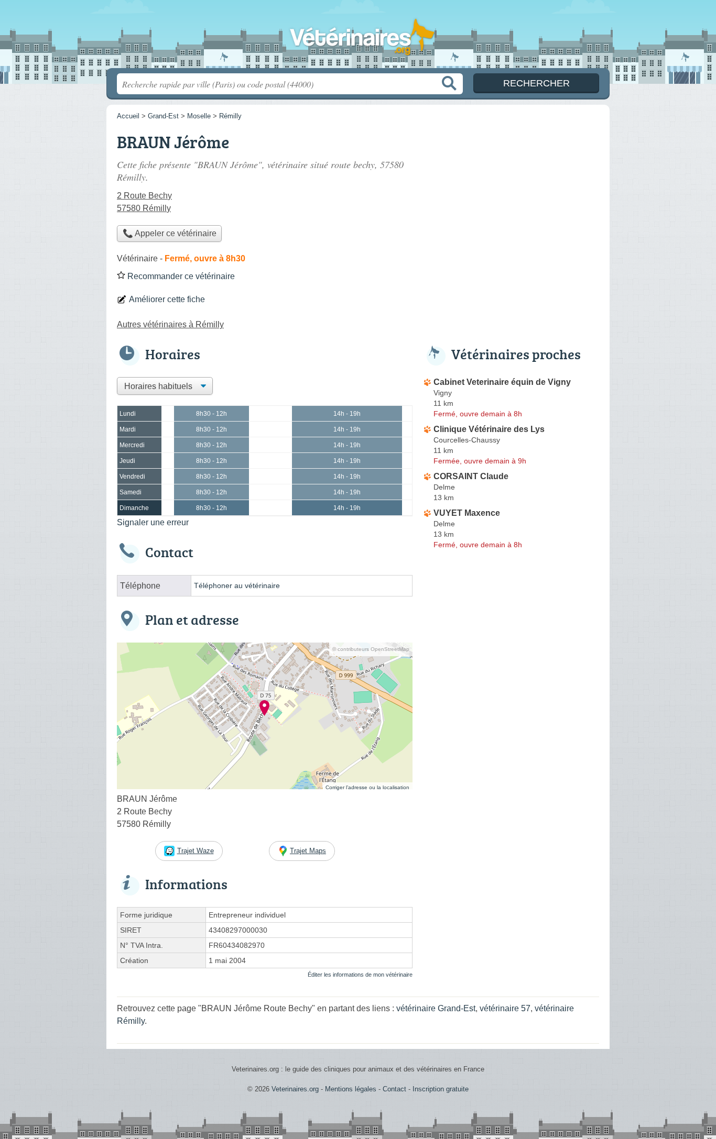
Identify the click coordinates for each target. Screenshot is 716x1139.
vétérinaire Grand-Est (435, 1008)
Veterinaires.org (358, 37)
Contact (394, 1089)
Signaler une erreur (153, 522)
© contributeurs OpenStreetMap (370, 649)
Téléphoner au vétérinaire (237, 586)
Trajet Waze (195, 851)
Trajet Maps (308, 851)
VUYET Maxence (466, 512)
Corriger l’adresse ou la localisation (367, 787)
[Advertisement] (511, 202)
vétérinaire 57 (505, 1008)
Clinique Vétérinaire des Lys (489, 429)
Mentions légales (350, 1089)
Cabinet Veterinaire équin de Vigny (502, 382)
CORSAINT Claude (470, 476)
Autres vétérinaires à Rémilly (170, 324)
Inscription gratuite (441, 1089)
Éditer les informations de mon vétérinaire (360, 974)
